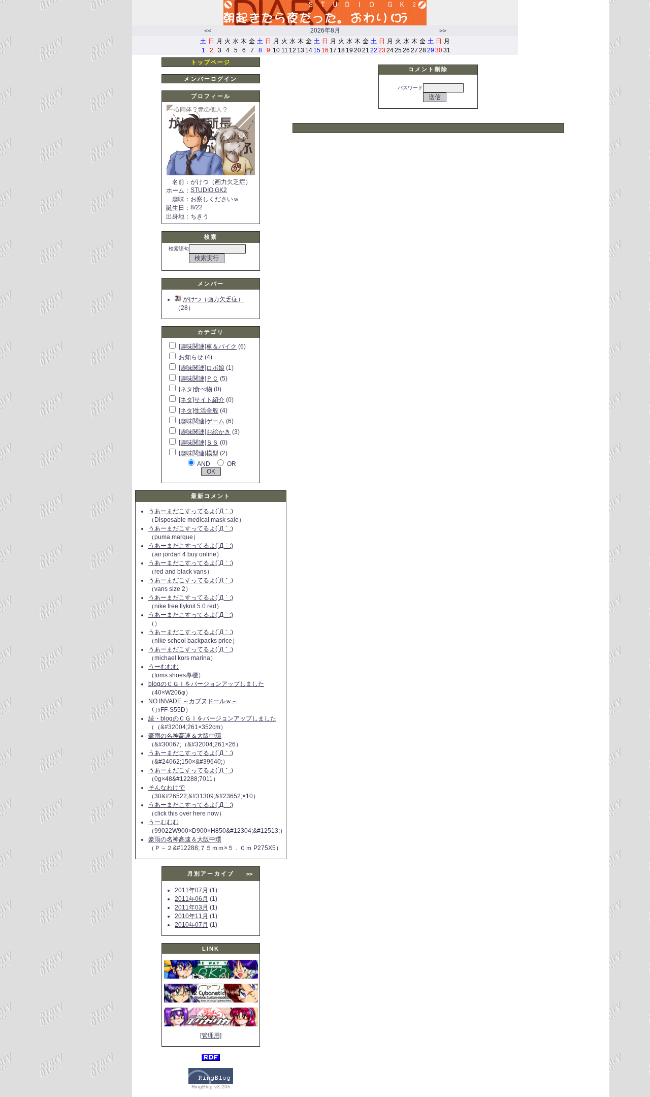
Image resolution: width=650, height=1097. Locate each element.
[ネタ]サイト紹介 (201, 399)
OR (231, 463)
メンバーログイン (210, 79)
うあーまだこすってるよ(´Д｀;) (190, 511)
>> (442, 31)
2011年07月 (191, 890)
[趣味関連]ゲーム (201, 421)
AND (203, 463)
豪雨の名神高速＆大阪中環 (184, 735)
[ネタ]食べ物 (195, 389)
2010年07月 (191, 924)
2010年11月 (191, 916)
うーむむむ (163, 666)
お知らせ (191, 357)
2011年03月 (191, 907)
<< (207, 31)
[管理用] (210, 1035)
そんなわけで (166, 787)
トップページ (211, 62)
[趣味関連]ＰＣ (198, 378)
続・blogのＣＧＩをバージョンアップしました (212, 718)
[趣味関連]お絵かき (205, 431)
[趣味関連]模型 (198, 453)
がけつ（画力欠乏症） (213, 299)
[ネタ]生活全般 (198, 410)
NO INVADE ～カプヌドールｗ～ (193, 701)
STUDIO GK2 (208, 190)
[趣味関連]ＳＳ (198, 442)
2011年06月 (191, 898)
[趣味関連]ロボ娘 (201, 367)
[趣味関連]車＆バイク (208, 346)
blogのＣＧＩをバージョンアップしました (206, 683)
